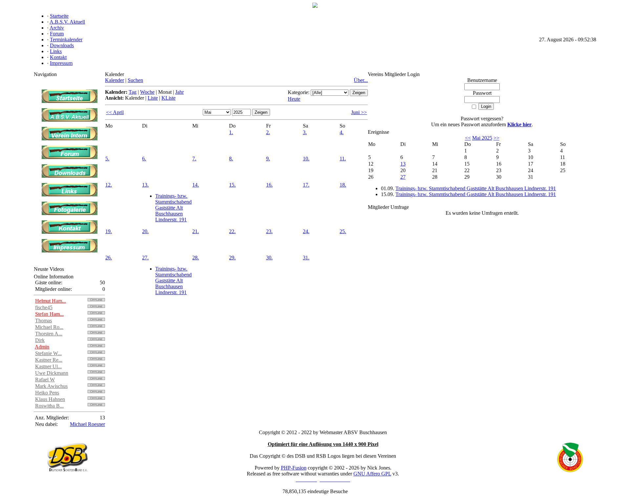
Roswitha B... (49, 406)
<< (468, 138)
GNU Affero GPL (372, 473)
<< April (115, 112)
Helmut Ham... (50, 301)
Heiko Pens (47, 392)
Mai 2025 (482, 138)
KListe (168, 98)
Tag (132, 92)
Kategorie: (298, 92)
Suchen (135, 80)
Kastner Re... (48, 360)
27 (403, 177)
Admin (42, 347)
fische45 (43, 307)
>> (496, 138)
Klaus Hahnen (50, 399)
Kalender (114, 80)
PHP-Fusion (293, 468)
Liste (153, 98)
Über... (361, 80)
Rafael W (45, 379)
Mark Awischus (51, 386)
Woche (147, 92)
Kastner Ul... (48, 366)
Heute (294, 99)
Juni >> (359, 112)
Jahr (179, 92)
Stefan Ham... (49, 314)
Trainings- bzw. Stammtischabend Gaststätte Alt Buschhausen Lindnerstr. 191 (173, 207)
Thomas (43, 320)
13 (403, 164)
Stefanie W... (48, 353)
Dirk (40, 340)
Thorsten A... (48, 333)
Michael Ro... (49, 327)
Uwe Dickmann (51, 373)
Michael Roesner (87, 424)
